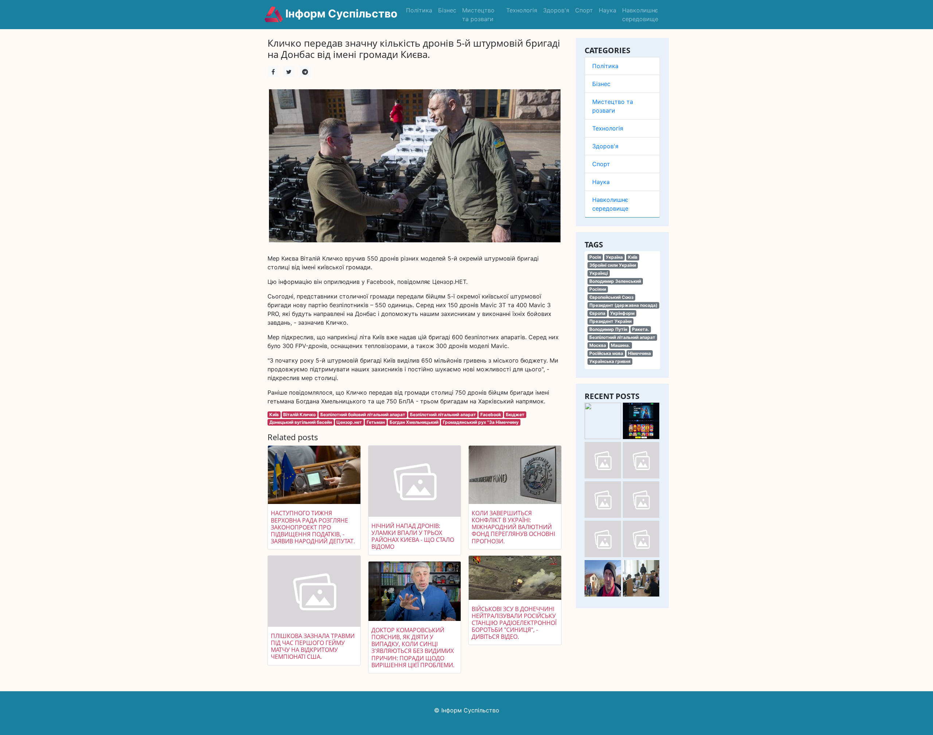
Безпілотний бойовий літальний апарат (362, 414)
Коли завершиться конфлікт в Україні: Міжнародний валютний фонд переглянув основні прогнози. (513, 527)
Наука (607, 10)
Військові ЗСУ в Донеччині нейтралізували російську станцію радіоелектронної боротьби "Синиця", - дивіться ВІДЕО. (514, 623)
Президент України (610, 321)
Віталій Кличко (299, 414)
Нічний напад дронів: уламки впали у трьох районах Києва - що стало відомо (412, 536)
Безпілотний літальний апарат (622, 337)
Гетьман (376, 422)
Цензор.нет (349, 422)
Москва (597, 345)
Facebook (490, 414)
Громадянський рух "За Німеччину (481, 422)
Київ (632, 257)
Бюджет (515, 414)
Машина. (620, 345)
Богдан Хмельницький (414, 422)
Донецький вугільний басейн (300, 422)
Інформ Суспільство (340, 13)
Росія (595, 257)
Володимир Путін (608, 329)
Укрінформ (622, 313)
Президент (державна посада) (623, 305)
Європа (597, 313)
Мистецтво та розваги (478, 15)
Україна (614, 257)
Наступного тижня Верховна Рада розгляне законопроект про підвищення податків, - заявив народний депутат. (313, 527)
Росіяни (597, 289)
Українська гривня (610, 361)
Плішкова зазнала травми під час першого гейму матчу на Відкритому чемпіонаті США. (313, 646)
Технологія (521, 10)
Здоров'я (556, 10)
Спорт (584, 10)
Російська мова (606, 353)
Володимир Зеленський (615, 281)
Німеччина (639, 353)
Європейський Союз (611, 297)
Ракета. (640, 329)
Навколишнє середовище (640, 15)
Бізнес (447, 10)
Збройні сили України (612, 265)
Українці (598, 273)
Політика (419, 10)
